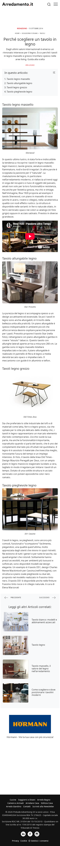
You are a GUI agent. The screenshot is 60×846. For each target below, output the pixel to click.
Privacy (15, 840)
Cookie (23, 840)
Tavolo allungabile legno (19, 83)
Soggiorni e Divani (26, 799)
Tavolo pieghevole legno (19, 91)
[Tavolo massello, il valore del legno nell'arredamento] (15, 669)
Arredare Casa (32, 803)
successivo (44, 597)
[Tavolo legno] (15, 645)
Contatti (27, 806)
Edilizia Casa (47, 803)
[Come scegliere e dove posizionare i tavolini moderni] (15, 693)
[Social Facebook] (30, 833)
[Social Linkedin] (23, 833)
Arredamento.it (17, 4)
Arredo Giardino (13, 806)
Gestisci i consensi (39, 840)
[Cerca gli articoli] (49, 4)
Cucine (13, 799)
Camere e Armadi (15, 803)
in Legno (30, 65)
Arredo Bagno (43, 799)
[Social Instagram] (36, 833)
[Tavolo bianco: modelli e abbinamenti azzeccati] (15, 621)
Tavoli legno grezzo (17, 87)
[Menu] (56, 4)
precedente (15, 597)
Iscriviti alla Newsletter (43, 806)
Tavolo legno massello (18, 79)
